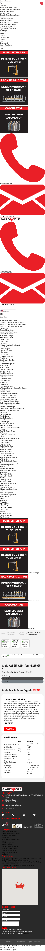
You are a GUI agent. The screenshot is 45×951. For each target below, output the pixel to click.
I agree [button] (14, 949)
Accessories (4, 343)
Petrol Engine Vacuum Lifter (9, 401)
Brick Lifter (4, 354)
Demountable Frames (7, 453)
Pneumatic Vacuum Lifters (8, 394)
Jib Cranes (3, 433)
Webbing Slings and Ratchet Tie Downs (13, 388)
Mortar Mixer (4, 496)
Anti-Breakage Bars (6, 493)
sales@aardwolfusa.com (14, 805)
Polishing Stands (5, 480)
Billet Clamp (4, 341)
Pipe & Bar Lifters (6, 350)
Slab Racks (3, 412)
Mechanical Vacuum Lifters (9, 399)
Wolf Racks (4, 459)
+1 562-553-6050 (6, 183)
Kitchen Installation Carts (8, 489)
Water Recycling (5, 390)
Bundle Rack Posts (6, 418)
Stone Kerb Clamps (6, 337)
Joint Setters (4, 365)
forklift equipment (8, 843)
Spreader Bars (4, 347)
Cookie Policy (10, 947)
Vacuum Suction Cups (7, 407)
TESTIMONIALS (6, 513)
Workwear (3, 30)
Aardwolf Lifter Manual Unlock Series (13, 324)
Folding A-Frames (6, 455)
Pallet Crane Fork (6, 362)
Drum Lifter (4, 352)
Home (3, 633)
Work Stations (4, 485)
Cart (1, 49)
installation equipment (9, 850)
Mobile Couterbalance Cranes (10, 438)
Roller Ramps (4, 491)
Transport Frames (6, 21)
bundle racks (22, 633)
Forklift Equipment (6, 19)
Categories (3, 32)
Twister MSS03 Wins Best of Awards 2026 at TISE (19, 866)
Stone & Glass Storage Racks (9, 15)
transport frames (7, 845)
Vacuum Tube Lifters (7, 405)
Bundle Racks (4, 416)
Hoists (2, 437)
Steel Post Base (5, 420)
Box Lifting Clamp (6, 356)
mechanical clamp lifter (9, 831)
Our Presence (4, 47)
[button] (0, 308)
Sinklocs (3, 377)
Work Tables (4, 472)
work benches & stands (9, 848)
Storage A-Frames (6, 425)
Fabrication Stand (6, 476)
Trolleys (2, 466)
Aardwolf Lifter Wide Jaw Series (11, 326)
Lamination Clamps (6, 375)
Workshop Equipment (7, 11)
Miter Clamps (4, 367)
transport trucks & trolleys (10, 846)
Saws (2, 498)
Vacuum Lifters (5, 13)
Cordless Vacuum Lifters (8, 395)
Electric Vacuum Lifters (8, 397)
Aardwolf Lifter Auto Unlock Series (12, 322)
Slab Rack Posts (5, 414)
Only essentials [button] (5, 949)
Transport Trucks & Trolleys (9, 22)
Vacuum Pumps (5, 371)
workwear (5, 854)
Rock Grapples (5, 349)
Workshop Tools (5, 379)
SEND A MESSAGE (7, 216)
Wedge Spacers (5, 380)
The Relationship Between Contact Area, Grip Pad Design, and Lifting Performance (21, 863)
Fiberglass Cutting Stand (8, 483)
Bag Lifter (3, 358)
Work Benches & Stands (8, 24)
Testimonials (4, 43)
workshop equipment (9, 835)
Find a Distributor (6, 45)
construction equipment (9, 852)
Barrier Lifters (4, 339)
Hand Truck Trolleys (7, 468)
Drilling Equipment (6, 369)
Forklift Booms (5, 442)
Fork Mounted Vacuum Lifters (10, 403)
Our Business (4, 37)
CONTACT (4, 506)
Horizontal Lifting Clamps (8, 332)
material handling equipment (11, 833)
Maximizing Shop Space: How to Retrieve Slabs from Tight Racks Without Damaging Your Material (21, 859)
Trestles (2, 478)
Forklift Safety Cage (6, 446)
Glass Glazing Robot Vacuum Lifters (12, 408)
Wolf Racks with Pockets (8, 457)
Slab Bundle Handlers (7, 360)
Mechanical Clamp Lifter (8, 7)
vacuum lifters (6, 837)
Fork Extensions (5, 444)
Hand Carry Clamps (6, 373)
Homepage (26, 933)
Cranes (2, 17)
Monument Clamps (6, 336)
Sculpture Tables (5, 481)
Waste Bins (3, 382)
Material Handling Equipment (10, 9)
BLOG (2, 511)
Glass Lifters (4, 328)
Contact (2, 35)
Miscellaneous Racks (7, 423)
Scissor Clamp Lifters (7, 330)
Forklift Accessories (6, 448)
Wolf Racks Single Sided (8, 461)
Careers (2, 39)
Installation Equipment (7, 26)
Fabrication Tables (6, 474)
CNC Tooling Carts (6, 386)
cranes (4, 841)
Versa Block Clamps (7, 334)
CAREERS (4, 509)
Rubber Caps (4, 422)
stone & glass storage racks (11, 633)
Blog (1, 41)
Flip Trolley (4, 384)
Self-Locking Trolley (7, 465)
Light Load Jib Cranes (7, 435)
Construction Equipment (8, 28)
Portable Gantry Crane (7, 431)
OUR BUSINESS (6, 508)
